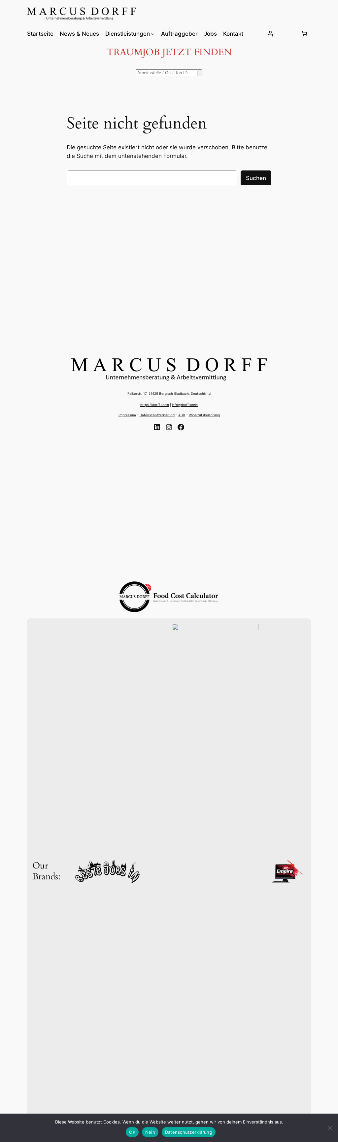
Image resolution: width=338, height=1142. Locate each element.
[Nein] (329, 1127)
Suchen (256, 178)
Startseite (40, 33)
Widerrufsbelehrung (204, 415)
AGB (181, 415)
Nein (150, 1132)
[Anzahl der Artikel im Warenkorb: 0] (304, 34)
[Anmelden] (270, 34)
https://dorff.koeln (154, 405)
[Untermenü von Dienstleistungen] (152, 33)
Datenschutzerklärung (157, 415)
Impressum (127, 415)
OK (132, 1132)
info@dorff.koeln (185, 405)
